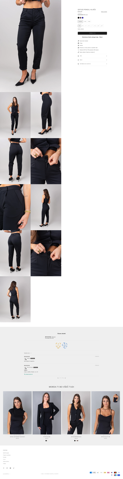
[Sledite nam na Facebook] (3, 468)
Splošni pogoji (6, 453)
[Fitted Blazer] (46, 440)
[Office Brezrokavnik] (74, 440)
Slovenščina (6, 473)
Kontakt (4, 457)
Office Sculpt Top (105, 436)
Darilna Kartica (6, 461)
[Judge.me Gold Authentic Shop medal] (58, 345)
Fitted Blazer (46, 436)
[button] (81, 14)
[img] (27, 356)
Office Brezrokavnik (76, 436)
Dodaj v (91, 33)
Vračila (4, 463)
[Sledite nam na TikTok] (13, 468)
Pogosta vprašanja (6, 455)
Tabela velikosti (104, 11)
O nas (4, 459)
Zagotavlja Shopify (54, 473)
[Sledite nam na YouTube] (10, 468)
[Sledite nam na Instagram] (7, 468)
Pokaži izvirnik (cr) (29, 374)
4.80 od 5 (53, 337)
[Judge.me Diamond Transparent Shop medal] (64, 345)
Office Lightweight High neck (17, 436)
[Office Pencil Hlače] (78, 18)
